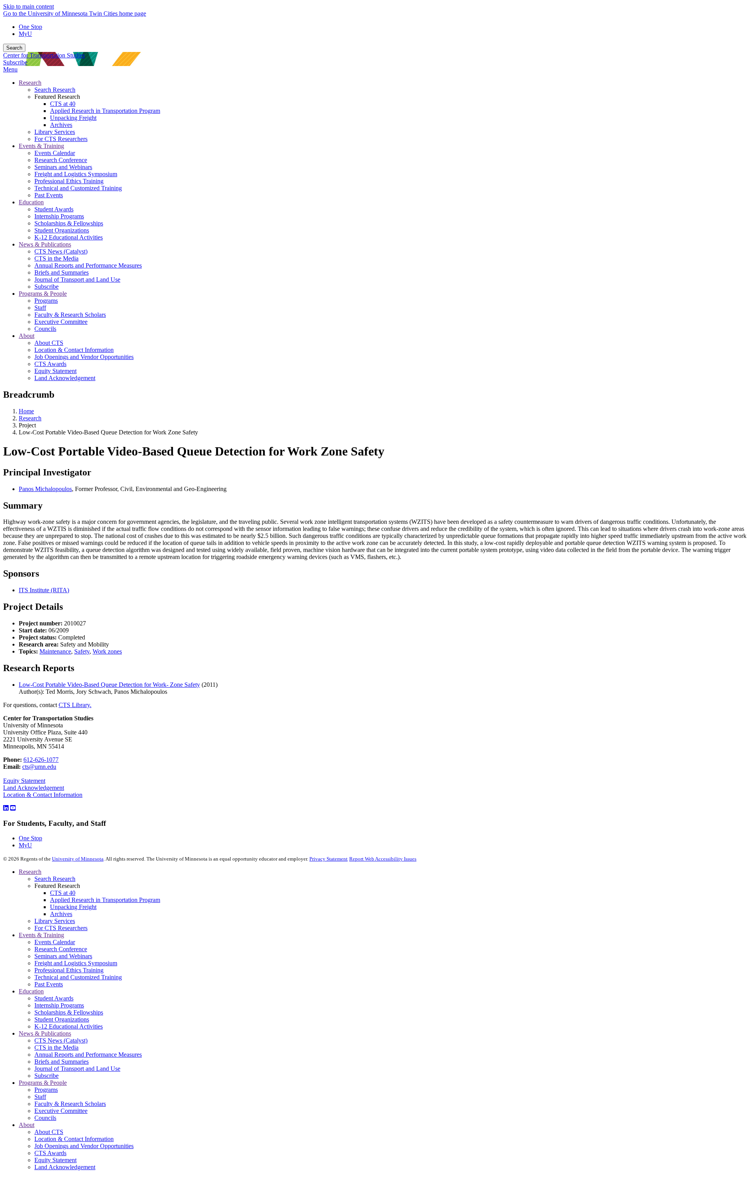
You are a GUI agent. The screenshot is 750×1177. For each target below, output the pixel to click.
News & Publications (45, 1033)
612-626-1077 (41, 759)
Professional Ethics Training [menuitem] (69, 181)
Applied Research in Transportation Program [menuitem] (105, 110)
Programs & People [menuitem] (43, 293)
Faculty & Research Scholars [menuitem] (70, 314)
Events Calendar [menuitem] (54, 153)
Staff (40, 1096)
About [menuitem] (26, 335)
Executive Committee (61, 1110)
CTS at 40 (62, 892)
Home (26, 411)
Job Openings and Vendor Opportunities (84, 1146)
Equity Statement (24, 780)
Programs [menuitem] (46, 300)
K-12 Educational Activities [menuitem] (68, 237)
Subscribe (15, 62)
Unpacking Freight (73, 907)
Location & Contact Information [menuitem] (74, 349)
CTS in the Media (56, 1047)
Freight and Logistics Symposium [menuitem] (75, 174)
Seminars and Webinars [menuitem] (63, 167)
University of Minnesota (78, 859)
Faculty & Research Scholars (70, 1103)
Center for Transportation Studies (44, 55)
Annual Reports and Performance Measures (88, 1054)
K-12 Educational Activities (68, 1026)
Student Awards (53, 998)
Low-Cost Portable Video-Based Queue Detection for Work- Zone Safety (109, 684)
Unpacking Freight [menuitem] (73, 117)
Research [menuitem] (30, 82)
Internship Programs (59, 1005)
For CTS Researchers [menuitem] (61, 139)
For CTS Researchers (61, 928)
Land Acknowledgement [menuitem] (64, 378)
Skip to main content (28, 6)
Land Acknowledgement (33, 787)
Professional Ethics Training (69, 970)
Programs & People (43, 1082)
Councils (45, 1117)
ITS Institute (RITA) (44, 590)
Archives (61, 914)
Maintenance (55, 651)
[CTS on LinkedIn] (6, 808)
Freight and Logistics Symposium (75, 963)
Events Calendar (54, 942)
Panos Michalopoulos (45, 489)
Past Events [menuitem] (48, 195)
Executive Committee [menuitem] (61, 321)
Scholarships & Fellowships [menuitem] (68, 223)
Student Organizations (61, 1019)
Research (30, 418)
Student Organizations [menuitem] (61, 230)
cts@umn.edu (39, 766)
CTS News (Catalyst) (61, 1040)
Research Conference (60, 949)
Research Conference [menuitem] (60, 160)
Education (31, 991)
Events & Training (41, 935)
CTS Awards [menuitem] (50, 364)
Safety (81, 651)
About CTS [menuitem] (48, 342)
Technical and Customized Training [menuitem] (78, 188)
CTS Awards (50, 1153)
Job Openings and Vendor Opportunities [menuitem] (84, 357)
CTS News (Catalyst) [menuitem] (61, 251)
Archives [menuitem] (61, 124)
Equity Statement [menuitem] (55, 371)
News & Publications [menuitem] (45, 244)
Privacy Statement (328, 859)
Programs (46, 1089)
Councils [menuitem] (45, 328)
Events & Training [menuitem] (41, 146)
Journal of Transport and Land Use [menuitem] (77, 279)
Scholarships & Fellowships (68, 1012)
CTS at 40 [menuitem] (62, 103)
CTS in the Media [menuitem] (56, 258)
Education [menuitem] (31, 202)
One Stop (30, 26)
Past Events (48, 984)
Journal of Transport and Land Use (77, 1068)
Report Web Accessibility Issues (382, 859)
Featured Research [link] (57, 96)
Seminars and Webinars (63, 956)
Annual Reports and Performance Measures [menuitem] (88, 265)
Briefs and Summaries (61, 1061)
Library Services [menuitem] (54, 132)
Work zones (107, 651)
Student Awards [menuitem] (53, 209)
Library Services (54, 921)
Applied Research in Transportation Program (105, 900)
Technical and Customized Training (78, 977)
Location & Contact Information (42, 794)
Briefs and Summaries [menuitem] (61, 272)
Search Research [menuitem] (54, 89)
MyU (25, 33)
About (26, 1125)
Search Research (54, 878)
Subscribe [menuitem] (46, 286)
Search (14, 48)
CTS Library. (75, 705)
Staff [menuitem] (40, 307)
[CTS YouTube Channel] (13, 808)
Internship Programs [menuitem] (59, 216)
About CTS (48, 1132)
